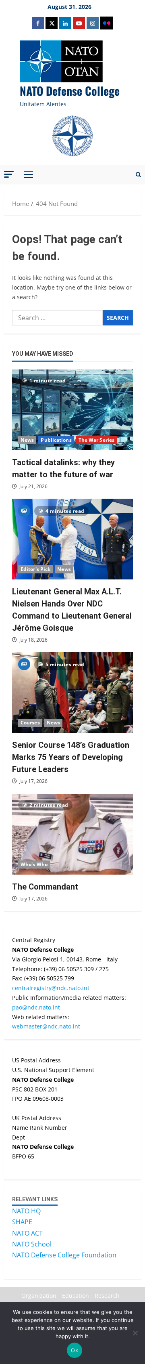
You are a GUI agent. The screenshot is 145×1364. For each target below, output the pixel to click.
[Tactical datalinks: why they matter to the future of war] (72, 409)
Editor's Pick (35, 569)
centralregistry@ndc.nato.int (50, 988)
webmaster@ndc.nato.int (46, 1026)
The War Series (96, 439)
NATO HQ (26, 1211)
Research (107, 1295)
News (27, 439)
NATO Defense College (70, 90)
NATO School (32, 1244)
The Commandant (45, 887)
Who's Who (34, 864)
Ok (74, 1350)
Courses (30, 722)
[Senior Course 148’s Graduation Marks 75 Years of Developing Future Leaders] (72, 692)
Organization (38, 1295)
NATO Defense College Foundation (64, 1255)
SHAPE (22, 1221)
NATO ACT (27, 1233)
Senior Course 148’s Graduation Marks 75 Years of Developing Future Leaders (70, 757)
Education (75, 1295)
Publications (56, 439)
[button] (9, 174)
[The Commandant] (72, 834)
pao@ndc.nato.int (36, 1007)
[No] (135, 1333)
